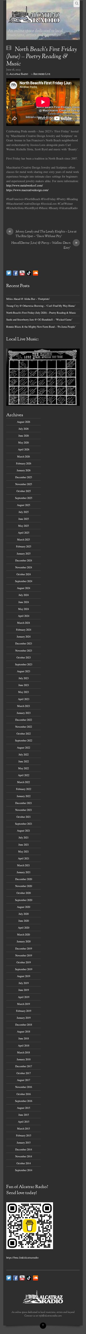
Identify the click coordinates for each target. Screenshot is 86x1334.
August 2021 (23, 830)
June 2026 (23, 435)
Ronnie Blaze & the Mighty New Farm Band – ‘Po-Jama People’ (41, 326)
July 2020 (24, 914)
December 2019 (23, 948)
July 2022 (24, 754)
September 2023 (23, 664)
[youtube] (22, 273)
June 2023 (23, 685)
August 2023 (23, 671)
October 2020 (23, 893)
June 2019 (23, 990)
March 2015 (23, 1128)
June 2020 (23, 921)
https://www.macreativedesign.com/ (27, 190)
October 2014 (23, 1163)
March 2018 (23, 1052)
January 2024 (23, 636)
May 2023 (23, 692)
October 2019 (23, 962)
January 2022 (23, 796)
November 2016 (23, 1087)
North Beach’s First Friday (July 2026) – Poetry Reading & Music (41, 312)
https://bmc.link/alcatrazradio (22, 1257)
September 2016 (23, 1101)
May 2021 (23, 851)
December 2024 (23, 560)
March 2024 (23, 623)
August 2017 (23, 1080)
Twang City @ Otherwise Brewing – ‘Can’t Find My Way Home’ (41, 306)
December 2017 (23, 1066)
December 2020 (23, 879)
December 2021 (23, 803)
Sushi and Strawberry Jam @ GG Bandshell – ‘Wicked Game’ (39, 319)
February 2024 (23, 629)
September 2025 (23, 498)
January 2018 (23, 1059)
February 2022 (23, 789)
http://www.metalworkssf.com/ (24, 185)
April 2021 (23, 858)
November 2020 (23, 886)
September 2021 (23, 823)
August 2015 (23, 1108)
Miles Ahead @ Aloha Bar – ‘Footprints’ (28, 299)
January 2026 (23, 470)
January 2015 (23, 1142)
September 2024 (23, 581)
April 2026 (23, 449)
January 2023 (23, 713)
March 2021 (23, 865)
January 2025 (23, 553)
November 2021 (23, 810)
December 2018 (23, 1024)
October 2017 (23, 1073)
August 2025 (23, 505)
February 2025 (23, 546)
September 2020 (23, 900)
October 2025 (23, 491)
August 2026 (23, 422)
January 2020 (23, 941)
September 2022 (23, 740)
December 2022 (23, 720)
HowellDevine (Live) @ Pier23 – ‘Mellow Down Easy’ (44, 245)
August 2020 (23, 907)
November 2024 (23, 567)
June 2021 (23, 844)
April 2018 (23, 1045)
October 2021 (23, 817)
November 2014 (23, 1156)
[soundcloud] (35, 273)
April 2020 (23, 927)
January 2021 (23, 872)
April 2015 (23, 1121)
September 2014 (23, 1170)
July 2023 (24, 678)
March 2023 (23, 706)
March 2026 (23, 456)
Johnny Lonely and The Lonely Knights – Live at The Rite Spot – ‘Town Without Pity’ (43, 234)
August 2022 (23, 747)
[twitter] (8, 273)
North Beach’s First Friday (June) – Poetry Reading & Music (41, 56)
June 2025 (23, 519)
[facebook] (15, 273)
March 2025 (23, 539)
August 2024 (23, 588)
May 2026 (23, 442)
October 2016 (23, 1094)
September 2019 (23, 969)
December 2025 (23, 477)
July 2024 (24, 595)
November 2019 (23, 955)
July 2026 (24, 429)
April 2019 (23, 997)
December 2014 (23, 1149)
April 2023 (23, 699)
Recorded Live (41, 74)
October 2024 (23, 574)
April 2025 (23, 532)
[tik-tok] (28, 273)
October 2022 (23, 733)
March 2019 (23, 1004)
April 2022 (23, 775)
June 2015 (23, 1115)
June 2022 (23, 761)
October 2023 (23, 657)
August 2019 (23, 976)
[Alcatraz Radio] (34, 23)
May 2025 (23, 526)
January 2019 (23, 1018)
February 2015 (23, 1135)
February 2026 (23, 463)
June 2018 (23, 1038)
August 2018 (23, 1031)
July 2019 (24, 983)
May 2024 (23, 609)
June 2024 (23, 602)
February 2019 (23, 1011)
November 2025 (23, 484)
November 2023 (23, 650)
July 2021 (24, 837)
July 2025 (24, 512)
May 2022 (23, 768)
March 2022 (23, 782)
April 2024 (23, 616)
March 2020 (23, 934)
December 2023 (23, 643)
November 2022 (23, 726)
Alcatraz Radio (18, 74)
